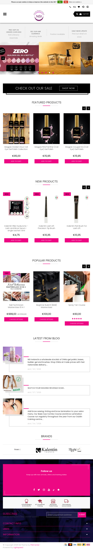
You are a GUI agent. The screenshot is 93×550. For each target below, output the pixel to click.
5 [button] (53, 72)
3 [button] (45, 72)
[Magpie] (75, 449)
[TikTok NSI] (54, 490)
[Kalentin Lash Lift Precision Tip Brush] (46, 207)
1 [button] (38, 72)
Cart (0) (85, 14)
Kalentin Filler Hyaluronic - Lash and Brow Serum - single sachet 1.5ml (16, 228)
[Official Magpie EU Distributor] (26, 503)
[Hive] (17, 449)
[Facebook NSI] (34, 490)
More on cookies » (75, 2)
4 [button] (49, 72)
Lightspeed (18, 547)
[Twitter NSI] (38, 490)
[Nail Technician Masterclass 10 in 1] (16, 286)
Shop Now (68, 88)
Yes (60, 2)
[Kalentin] (46, 449)
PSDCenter (35, 545)
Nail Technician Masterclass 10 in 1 (16, 306)
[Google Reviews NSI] (58, 490)
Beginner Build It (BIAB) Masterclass (46, 306)
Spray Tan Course (76, 305)
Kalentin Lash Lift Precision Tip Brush (46, 227)
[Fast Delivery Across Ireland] (66, 503)
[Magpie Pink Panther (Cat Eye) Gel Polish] (46, 128)
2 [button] (42, 72)
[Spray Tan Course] (77, 286)
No (66, 2)
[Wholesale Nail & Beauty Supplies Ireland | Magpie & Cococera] (39, 15)
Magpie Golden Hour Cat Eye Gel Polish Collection (16, 148)
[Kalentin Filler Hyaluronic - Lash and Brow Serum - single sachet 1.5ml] (16, 207)
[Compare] (74, 7)
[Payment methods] (66, 544)
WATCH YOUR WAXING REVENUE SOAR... (46, 388)
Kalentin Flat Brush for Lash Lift (77, 227)
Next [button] (90, 58)
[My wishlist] (79, 7)
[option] (46, 58)
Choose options (16, 319)
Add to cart (16, 161)
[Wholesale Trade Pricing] (53, 503)
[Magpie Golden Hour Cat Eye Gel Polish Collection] (16, 128)
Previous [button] (3, 58)
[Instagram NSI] (44, 490)
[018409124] (70, 7)
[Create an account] (88, 7)
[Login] (83, 7)
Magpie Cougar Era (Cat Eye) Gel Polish (76, 148)
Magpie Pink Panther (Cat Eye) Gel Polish (46, 148)
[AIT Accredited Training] (39, 503)
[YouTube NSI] (49, 490)
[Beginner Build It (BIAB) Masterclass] (46, 286)
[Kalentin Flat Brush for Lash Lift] (77, 207)
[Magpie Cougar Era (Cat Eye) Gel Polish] (77, 128)
